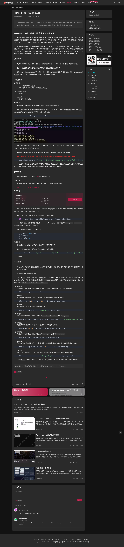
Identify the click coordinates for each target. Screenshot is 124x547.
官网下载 (94, 86)
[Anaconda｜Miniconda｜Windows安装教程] (24, 423)
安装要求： (95, 78)
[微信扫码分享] (23, 384)
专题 (63, 2)
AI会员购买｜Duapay (44, 451)
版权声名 (57, 539)
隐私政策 (43, 539)
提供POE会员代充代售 (95, 44)
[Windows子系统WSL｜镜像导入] (24, 440)
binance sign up (23, 518)
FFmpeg (93, 91)
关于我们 (71, 539)
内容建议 (79, 539)
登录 (115, 2)
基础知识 (28, 17)
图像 (33, 2)
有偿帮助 (86, 539)
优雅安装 (93, 75)
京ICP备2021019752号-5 (83, 542)
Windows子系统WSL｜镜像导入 (48, 435)
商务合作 (36, 539)
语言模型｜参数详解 (44, 468)
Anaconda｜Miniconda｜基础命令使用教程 (30, 404)
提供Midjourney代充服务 (95, 50)
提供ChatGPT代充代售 (95, 47)
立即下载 (75, 199)
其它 (77, 2)
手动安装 (92, 83)
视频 (55, 2)
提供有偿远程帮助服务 (95, 41)
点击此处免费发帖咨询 (95, 28)
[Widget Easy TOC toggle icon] (109, 69)
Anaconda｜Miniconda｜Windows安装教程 (53, 419)
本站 (38, 177)
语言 (26, 2)
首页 (19, 2)
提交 (79, 500)
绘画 (40, 2)
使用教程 (92, 97)
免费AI (96, 2)
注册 (119, 2)
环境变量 (94, 94)
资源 (84, 2)
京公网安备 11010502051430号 (67, 542)
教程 (69, 2)
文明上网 (64, 539)
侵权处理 (50, 539)
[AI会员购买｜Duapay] (24, 456)
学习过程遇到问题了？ (95, 25)
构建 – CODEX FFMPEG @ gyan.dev (28, 187)
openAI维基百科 (54, 542)
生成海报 (18, 384)
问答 (90, 2)
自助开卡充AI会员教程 (94, 38)
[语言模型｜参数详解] (24, 473)
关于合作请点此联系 (94, 15)
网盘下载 (94, 88)
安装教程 (92, 72)
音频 (48, 2)
